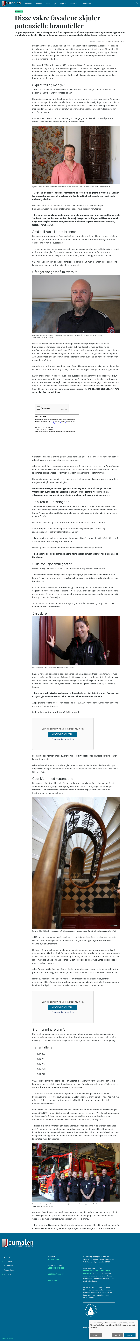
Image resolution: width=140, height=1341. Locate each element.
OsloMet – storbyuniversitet (93, 1262)
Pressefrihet (74, 3)
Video (48, 3)
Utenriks (39, 3)
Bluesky (7, 1257)
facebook (8, 1261)
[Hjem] (11, 3)
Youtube (7, 1274)
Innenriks (28, 3)
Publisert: (92, 41)
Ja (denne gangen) (62, 734)
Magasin (63, 3)
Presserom (87, 3)
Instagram (8, 1265)
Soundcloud (9, 1270)
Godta (129, 1335)
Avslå (117, 1335)
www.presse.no (89, 1298)
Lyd (54, 3)
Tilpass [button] (96, 1335)
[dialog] (113, 1329)
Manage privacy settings (63, 739)
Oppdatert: (110, 41)
